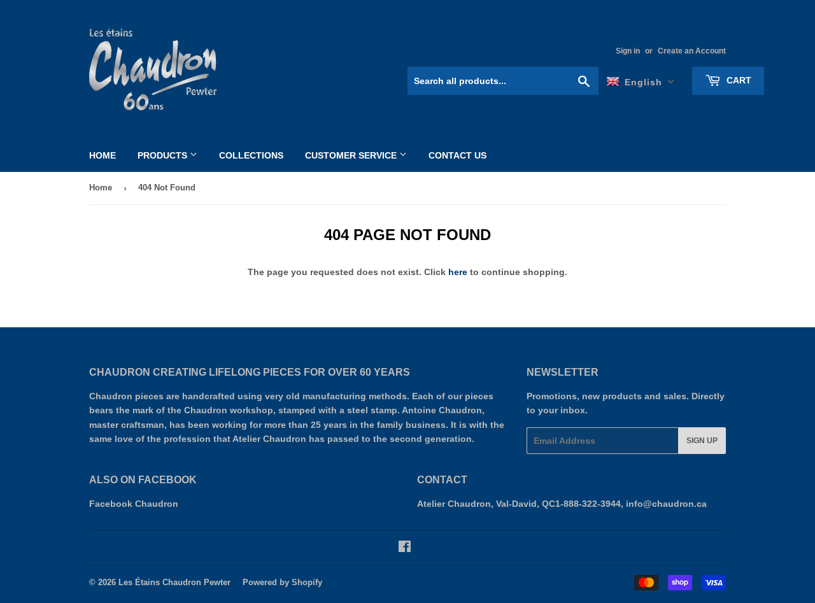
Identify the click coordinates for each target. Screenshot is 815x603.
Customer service (352, 155)
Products (164, 155)
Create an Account (692, 50)
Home (102, 155)
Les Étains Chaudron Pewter (174, 582)
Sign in (628, 50)
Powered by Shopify (282, 582)
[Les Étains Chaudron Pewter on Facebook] (404, 548)
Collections (251, 155)
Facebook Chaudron (133, 504)
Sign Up (702, 440)
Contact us (457, 155)
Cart (737, 80)
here (457, 272)
